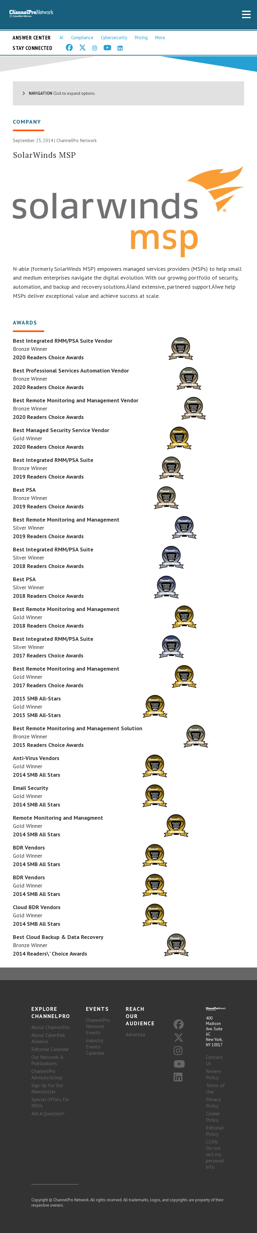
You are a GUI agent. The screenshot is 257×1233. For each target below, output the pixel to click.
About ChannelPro (50, 1027)
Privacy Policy (213, 1102)
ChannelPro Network (76, 140)
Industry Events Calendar (95, 1046)
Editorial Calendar (50, 1049)
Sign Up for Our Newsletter (47, 1088)
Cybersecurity (114, 37)
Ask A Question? (48, 1113)
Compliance (82, 37)
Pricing (141, 37)
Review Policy (213, 1074)
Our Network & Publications (47, 1060)
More (160, 37)
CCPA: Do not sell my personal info (215, 1154)
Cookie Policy (213, 1116)
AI (62, 37)
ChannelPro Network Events (98, 1026)
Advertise (135, 1034)
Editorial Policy (215, 1130)
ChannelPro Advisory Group (46, 1074)
